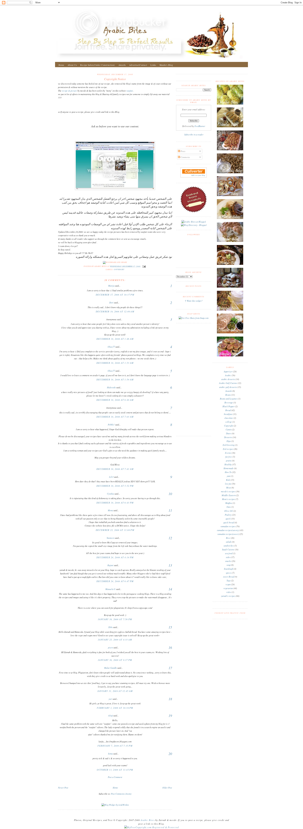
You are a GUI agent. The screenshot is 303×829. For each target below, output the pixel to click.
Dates (228, 433)
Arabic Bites (148, 820)
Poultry (228, 514)
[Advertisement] (115, 782)
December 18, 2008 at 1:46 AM (115, 338)
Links (153, 65)
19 (170, 715)
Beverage (228, 402)
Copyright (119, 269)
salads (228, 541)
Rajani (110, 565)
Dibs (110, 627)
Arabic (228, 375)
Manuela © (110, 589)
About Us (72, 65)
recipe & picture (70, 90)
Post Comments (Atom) (121, 793)
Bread (228, 410)
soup (229, 564)
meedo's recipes (228, 491)
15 (170, 627)
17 (170, 668)
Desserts (228, 437)
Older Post (167, 787)
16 (170, 647)
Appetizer (228, 371)
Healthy (228, 464)
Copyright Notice (115, 79)
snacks (228, 561)
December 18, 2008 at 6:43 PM (115, 502)
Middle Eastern (229, 495)
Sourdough (228, 568)
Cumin (228, 429)
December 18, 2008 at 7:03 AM (115, 416)
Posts (182, 151)
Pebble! (111, 424)
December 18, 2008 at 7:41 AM (115, 469)
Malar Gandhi (110, 667)
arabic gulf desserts (228, 387)
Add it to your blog (198, 175)
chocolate (228, 418)
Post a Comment (115, 777)
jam (228, 476)
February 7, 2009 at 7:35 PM (115, 745)
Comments (185, 157)
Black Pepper (229, 406)
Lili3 (111, 476)
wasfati (129, 90)
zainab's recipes (228, 596)
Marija (111, 285)
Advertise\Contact (138, 65)
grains (228, 460)
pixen (110, 647)
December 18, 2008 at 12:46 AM (115, 311)
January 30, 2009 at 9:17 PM (115, 660)
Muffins (228, 503)
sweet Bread (228, 576)
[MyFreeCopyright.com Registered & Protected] (151, 827)
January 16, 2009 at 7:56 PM (115, 619)
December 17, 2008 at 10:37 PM (115, 294)
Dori (111, 302)
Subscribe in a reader (193, 134)
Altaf (110, 715)
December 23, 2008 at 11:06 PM (115, 530)
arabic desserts (228, 379)
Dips (229, 441)
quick (228, 518)
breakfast (228, 414)
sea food (228, 553)
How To (228, 472)
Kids (228, 479)
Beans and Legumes (228, 398)
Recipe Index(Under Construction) (97, 65)
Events (228, 452)
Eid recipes (228, 449)
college (228, 421)
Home (61, 65)
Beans (228, 394)
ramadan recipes (228, 526)
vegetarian (228, 588)
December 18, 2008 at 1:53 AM (115, 362)
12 (170, 538)
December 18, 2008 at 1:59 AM (115, 379)
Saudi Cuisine (228, 549)
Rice (228, 537)
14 (170, 589)
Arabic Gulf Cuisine (228, 383)
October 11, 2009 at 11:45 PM (115, 769)
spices (228, 572)
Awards (122, 65)
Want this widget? (195, 300)
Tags (229, 580)
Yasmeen (110, 537)
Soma (110, 753)
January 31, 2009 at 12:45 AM (115, 691)
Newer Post (63, 787)
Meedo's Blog (166, 65)
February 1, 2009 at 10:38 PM (115, 707)
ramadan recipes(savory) (228, 530)
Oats (229, 506)
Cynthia (110, 493)
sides (228, 557)
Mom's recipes (228, 499)
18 (170, 699)
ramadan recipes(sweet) (228, 534)
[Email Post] (143, 266)
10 (170, 493)
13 (170, 565)
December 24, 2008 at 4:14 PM (115, 557)
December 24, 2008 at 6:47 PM (115, 581)
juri (110, 698)
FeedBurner (199, 126)
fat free (228, 456)
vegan (228, 584)
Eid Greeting (228, 445)
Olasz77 (111, 346)
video (228, 592)
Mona (110, 510)
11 (170, 510)
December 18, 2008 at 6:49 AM (115, 399)
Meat (228, 487)
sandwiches (229, 545)
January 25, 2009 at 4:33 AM (115, 639)
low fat (228, 483)
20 (170, 753)
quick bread (228, 522)
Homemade (229, 468)
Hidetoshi (111, 387)
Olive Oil (228, 510)
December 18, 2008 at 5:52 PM (115, 485)
